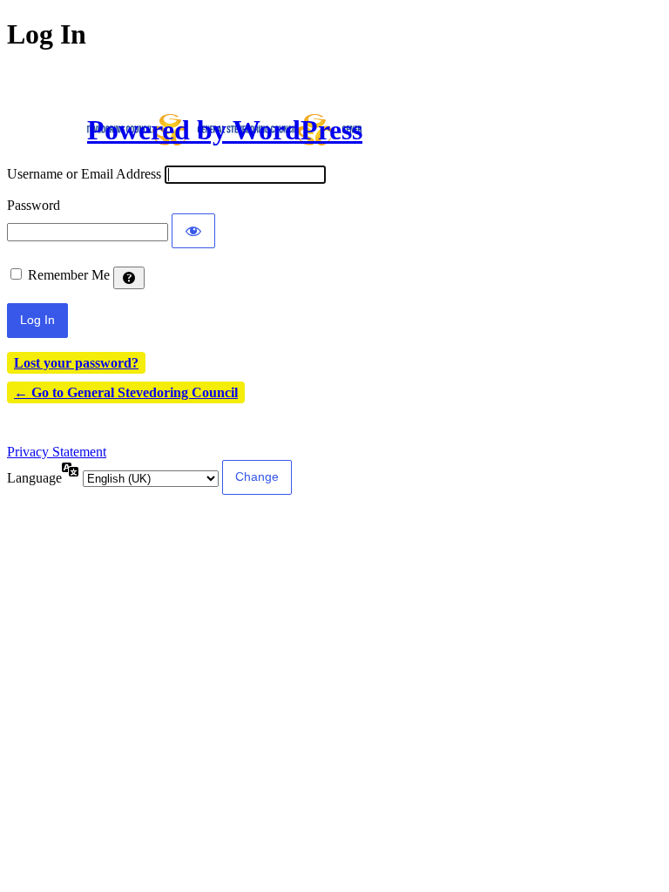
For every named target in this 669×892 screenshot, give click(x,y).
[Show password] (193, 230)
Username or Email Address (84, 173)
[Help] (129, 278)
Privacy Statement (56, 451)
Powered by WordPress (224, 129)
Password (33, 205)
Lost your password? (76, 362)
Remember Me (69, 274)
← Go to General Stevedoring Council (126, 392)
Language (34, 477)
